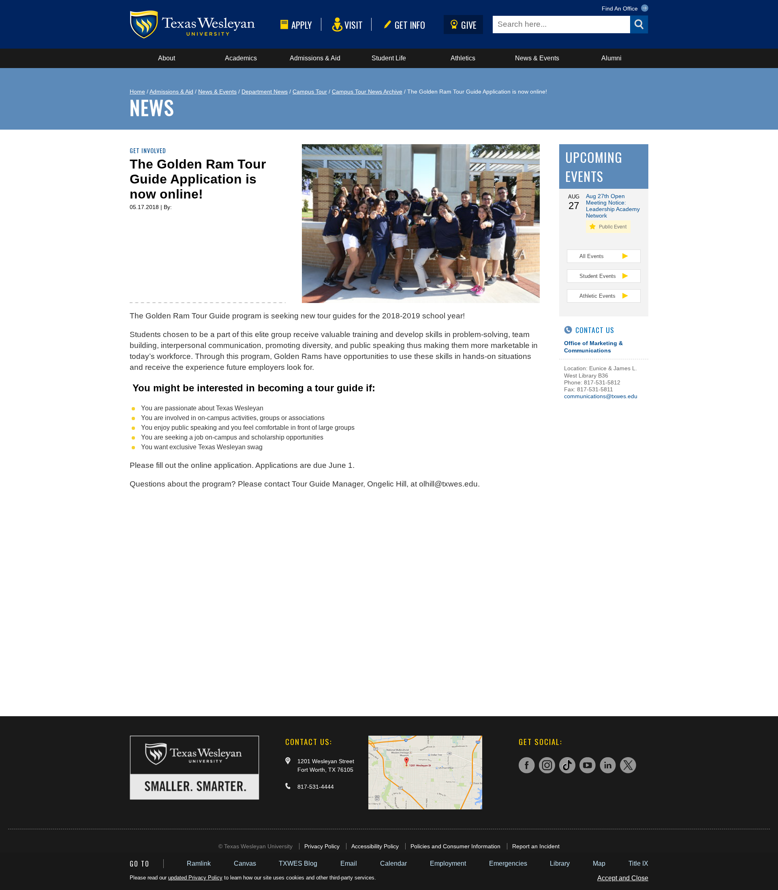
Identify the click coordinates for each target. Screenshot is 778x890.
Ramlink (199, 863)
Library (560, 863)
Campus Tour (310, 91)
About (166, 58)
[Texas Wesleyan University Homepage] (203, 24)
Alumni (611, 58)
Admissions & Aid (315, 58)
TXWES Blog (298, 863)
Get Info (410, 24)
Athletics (463, 58)
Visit (353, 24)
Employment (448, 863)
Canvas (245, 863)
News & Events (537, 58)
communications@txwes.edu (600, 396)
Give (469, 24)
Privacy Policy (322, 846)
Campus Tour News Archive (367, 91)
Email (348, 863)
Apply (301, 24)
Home (137, 91)
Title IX (638, 863)
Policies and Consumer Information (455, 846)
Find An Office (620, 8)
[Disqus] (335, 598)
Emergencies (508, 863)
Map (599, 863)
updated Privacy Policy (195, 878)
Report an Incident (536, 846)
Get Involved (148, 150)
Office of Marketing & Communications (593, 346)
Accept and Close (622, 878)
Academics (241, 58)
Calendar (393, 863)
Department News (265, 91)
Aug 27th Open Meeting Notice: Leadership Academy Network (613, 206)
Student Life (389, 58)
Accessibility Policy (375, 846)
